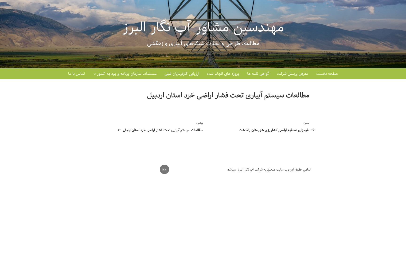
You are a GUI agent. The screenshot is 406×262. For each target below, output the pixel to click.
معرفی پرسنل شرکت (292, 73)
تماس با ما (76, 73)
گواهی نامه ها (258, 73)
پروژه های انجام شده (223, 73)
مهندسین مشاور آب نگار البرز (203, 27)
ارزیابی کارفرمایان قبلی (181, 73)
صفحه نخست (327, 73)
